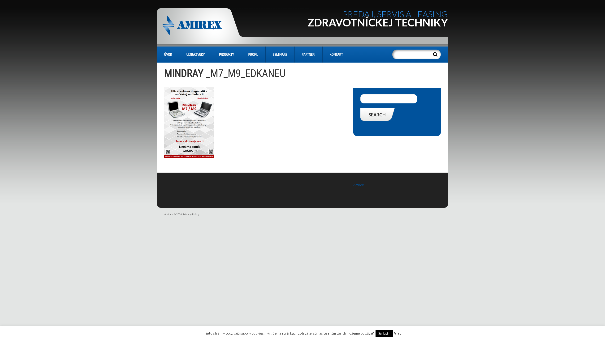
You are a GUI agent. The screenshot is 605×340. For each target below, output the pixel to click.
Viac (397, 333)
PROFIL (253, 54)
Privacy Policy (191, 214)
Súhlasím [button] (384, 333)
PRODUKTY (226, 54)
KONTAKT (336, 54)
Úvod (168, 54)
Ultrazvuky (195, 54)
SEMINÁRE (280, 54)
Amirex (358, 185)
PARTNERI (308, 54)
